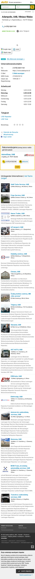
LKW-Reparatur (6, 117)
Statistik (27, 536)
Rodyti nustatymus (25, 575)
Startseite (3, 528)
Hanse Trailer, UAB (17, 213)
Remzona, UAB (16, 439)
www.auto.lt (12, 541)
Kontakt (20, 534)
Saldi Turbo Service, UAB (20, 184)
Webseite (25, 161)
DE (31, 2)
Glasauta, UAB (16, 325)
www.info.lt (4, 541)
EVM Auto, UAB (16, 376)
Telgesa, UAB (16, 305)
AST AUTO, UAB (16, 350)
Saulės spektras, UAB (11, 534)
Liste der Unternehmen (8, 12)
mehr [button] (17, 167)
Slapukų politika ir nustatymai (16, 536)
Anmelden (4, 538)
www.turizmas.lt (20, 541)
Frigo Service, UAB (18, 195)
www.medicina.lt (15, 542)
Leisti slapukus (26, 571)
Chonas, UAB (15, 272)
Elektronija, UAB (16, 397)
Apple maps (7, 52)
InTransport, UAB (17, 227)
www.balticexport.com (27, 542)
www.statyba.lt (5, 542)
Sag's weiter (7, 137)
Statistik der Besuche (11, 132)
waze (17, 49)
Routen (25, 528)
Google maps (7, 49)
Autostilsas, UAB (8, 154)
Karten (21, 525)
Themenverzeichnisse (7, 530)
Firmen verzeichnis (15, 2)
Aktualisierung (8, 134)
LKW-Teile (4, 119)
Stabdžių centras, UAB (19, 254)
